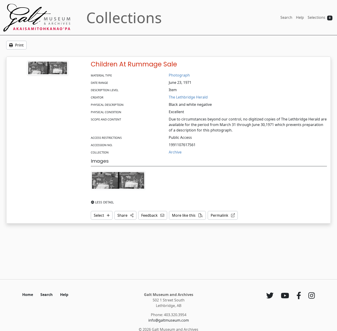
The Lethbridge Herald (188, 97)
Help (300, 17)
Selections (319, 17)
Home (27, 294)
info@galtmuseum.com (168, 320)
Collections (124, 17)
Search (286, 17)
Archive (175, 152)
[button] (125, 215)
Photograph (179, 75)
